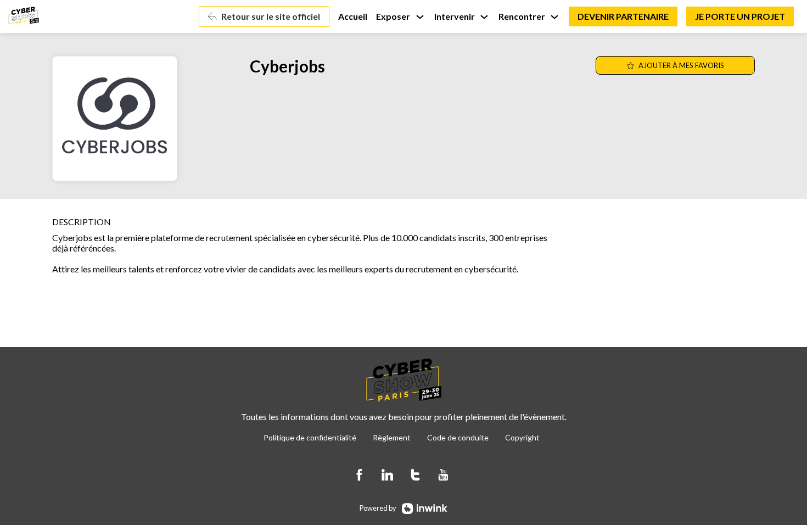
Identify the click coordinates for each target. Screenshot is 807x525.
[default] (352, 16)
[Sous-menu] (419, 17)
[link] (400, 16)
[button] (264, 16)
